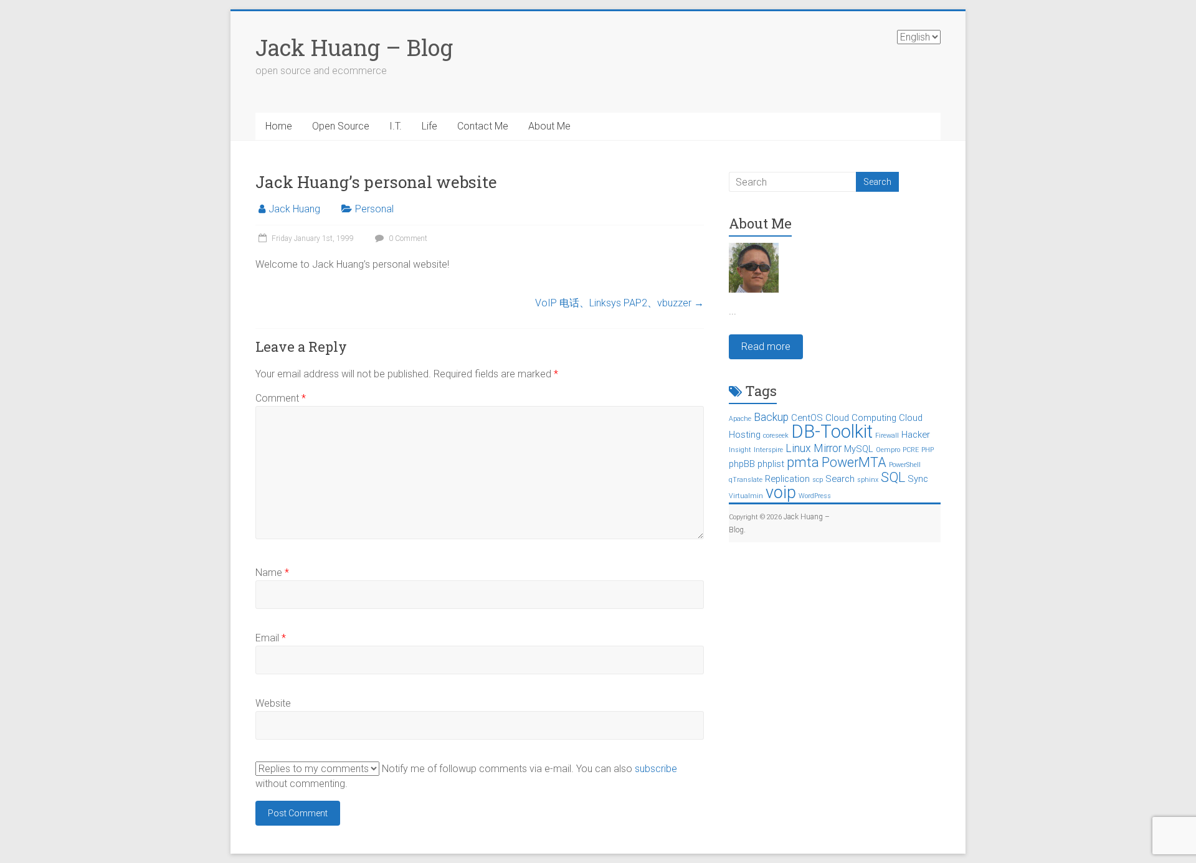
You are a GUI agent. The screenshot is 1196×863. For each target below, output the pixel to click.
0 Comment (407, 238)
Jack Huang (294, 209)
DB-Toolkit (832, 431)
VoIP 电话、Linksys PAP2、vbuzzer (619, 303)
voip (781, 492)
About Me (549, 126)
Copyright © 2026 (756, 517)
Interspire (768, 450)
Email (270, 638)
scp (817, 480)
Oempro (888, 450)
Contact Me (482, 126)
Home (278, 126)
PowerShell (905, 465)
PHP (927, 450)
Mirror (828, 448)
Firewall (887, 436)
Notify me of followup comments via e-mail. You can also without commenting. (466, 776)
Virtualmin (746, 496)
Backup (771, 417)
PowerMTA (854, 462)
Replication (787, 478)
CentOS (807, 417)
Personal (374, 209)
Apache (740, 419)
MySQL (858, 449)
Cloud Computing (860, 417)
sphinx (867, 480)
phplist (770, 463)
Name (272, 572)
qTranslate (745, 480)
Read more (765, 346)
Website (273, 703)
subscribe (656, 769)
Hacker (915, 434)
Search (840, 478)
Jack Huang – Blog (354, 47)
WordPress (815, 496)
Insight (740, 450)
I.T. (395, 126)
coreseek (776, 436)
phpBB (742, 463)
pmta (803, 462)
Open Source (340, 126)
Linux (798, 448)
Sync (918, 478)
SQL (893, 477)
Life (429, 126)
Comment (280, 398)
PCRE (911, 450)
